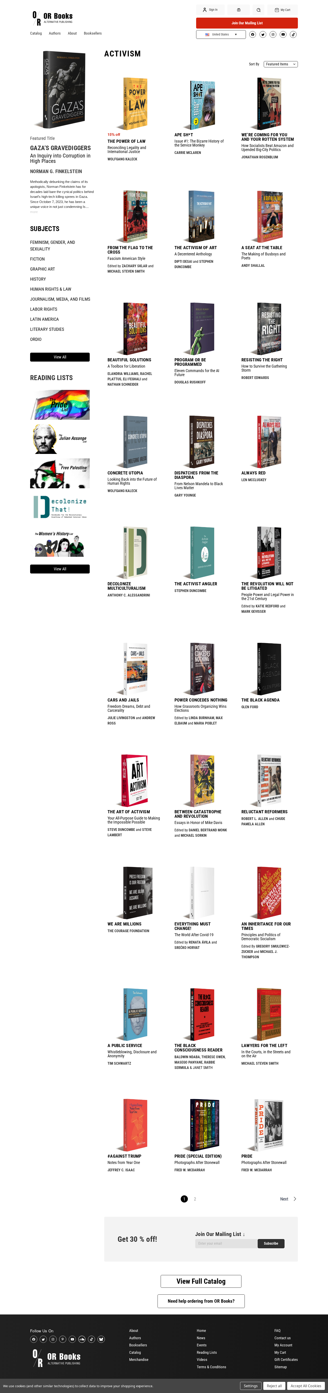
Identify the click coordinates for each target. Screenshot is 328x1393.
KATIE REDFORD (267, 606)
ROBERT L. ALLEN (254, 819)
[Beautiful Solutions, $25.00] (134, 328)
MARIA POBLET (205, 723)
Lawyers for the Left (264, 1045)
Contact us (282, 1338)
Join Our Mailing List (247, 23)
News (201, 1338)
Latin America (44, 319)
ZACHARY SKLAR (134, 266)
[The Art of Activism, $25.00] (134, 780)
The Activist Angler (195, 584)
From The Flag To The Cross (130, 249)
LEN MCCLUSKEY (253, 480)
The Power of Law (126, 141)
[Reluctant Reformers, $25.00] (268, 780)
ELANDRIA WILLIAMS (123, 374)
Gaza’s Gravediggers (60, 148)
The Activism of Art (195, 247)
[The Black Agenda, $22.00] (268, 668)
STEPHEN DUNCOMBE (190, 591)
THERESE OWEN (213, 1057)
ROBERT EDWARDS (255, 378)
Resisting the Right (262, 360)
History (38, 279)
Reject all (274, 1385)
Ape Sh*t (183, 134)
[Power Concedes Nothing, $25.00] (201, 668)
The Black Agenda (260, 700)
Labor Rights (43, 309)
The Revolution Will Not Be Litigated (267, 586)
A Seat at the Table (261, 247)
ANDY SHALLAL (253, 265)
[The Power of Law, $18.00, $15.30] (134, 103)
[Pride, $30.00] (268, 1125)
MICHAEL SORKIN (194, 835)
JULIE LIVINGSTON (121, 718)
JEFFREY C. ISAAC (121, 1170)
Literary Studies (47, 329)
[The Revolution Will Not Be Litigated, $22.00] (268, 552)
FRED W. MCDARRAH (189, 1170)
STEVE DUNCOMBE (121, 830)
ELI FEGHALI (132, 379)
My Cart (280, 1352)
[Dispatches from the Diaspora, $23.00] (201, 441)
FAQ (277, 1330)
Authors (55, 33)
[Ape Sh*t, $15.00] (201, 103)
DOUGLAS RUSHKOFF (190, 382)
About (72, 33)
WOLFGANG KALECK (122, 159)
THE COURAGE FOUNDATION (128, 931)
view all (60, 357)
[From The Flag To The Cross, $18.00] (134, 216)
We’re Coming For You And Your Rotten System (267, 136)
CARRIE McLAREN (187, 153)
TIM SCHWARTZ (119, 1063)
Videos (202, 1359)
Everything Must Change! (192, 926)
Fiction (37, 259)
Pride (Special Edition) (198, 1156)
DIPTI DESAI (183, 261)
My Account (283, 1345)
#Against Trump (124, 1156)
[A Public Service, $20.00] (134, 1014)
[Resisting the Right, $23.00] (268, 328)
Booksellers (93, 33)
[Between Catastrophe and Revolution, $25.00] (201, 780)
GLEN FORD (249, 707)
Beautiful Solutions (129, 360)
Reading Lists (207, 1352)
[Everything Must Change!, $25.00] (201, 892)
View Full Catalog (201, 1281)
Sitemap (280, 1367)
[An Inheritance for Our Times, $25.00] (268, 892)
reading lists (51, 378)
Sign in (213, 9)
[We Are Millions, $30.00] (134, 892)
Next (284, 1199)
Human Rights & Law (50, 289)
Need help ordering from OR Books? (201, 1301)
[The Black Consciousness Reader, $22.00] (201, 1014)
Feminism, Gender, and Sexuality (52, 246)
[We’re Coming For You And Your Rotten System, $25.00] (268, 103)
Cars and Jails (123, 700)
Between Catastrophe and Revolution (198, 813)
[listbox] (281, 64)
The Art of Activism (129, 811)
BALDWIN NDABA (187, 1057)
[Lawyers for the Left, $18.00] (268, 1014)
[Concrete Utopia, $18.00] (134, 441)
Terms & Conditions (211, 1367)
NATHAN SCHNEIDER (123, 384)
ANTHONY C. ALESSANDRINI (129, 595)
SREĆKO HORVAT (187, 948)
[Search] (258, 9)
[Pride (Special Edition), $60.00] (201, 1125)
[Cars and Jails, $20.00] (134, 668)
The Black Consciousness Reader (198, 1047)
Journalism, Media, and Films (60, 299)
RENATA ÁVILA (200, 942)
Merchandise (138, 1359)
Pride (246, 1156)
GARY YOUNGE (185, 495)
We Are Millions (124, 924)
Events (202, 1345)
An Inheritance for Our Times (266, 926)
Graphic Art (42, 269)
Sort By (254, 64)
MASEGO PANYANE (188, 1062)
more (34, 212)
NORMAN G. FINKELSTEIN (56, 171)
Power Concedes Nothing (201, 700)
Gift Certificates (286, 1359)
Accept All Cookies (306, 1385)
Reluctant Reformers (264, 811)
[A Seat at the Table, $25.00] (268, 216)
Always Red (253, 473)
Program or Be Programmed (190, 362)
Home (201, 1330)
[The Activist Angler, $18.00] (201, 552)
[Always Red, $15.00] (268, 441)
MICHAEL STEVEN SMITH (126, 271)
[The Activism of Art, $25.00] (201, 216)
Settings (251, 1385)
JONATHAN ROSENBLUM (259, 157)
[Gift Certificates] (238, 9)
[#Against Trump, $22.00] (134, 1125)
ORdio (36, 339)
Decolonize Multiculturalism (126, 586)
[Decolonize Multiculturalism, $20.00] (134, 552)
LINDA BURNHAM (201, 718)
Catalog (36, 33)
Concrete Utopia (125, 473)
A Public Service (125, 1045)
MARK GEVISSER (253, 611)
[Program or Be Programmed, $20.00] (201, 328)
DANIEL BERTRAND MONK (208, 830)
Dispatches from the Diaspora (196, 475)
